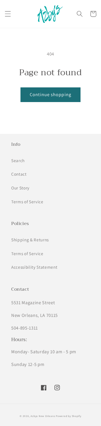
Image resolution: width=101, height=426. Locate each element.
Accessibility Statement (34, 267)
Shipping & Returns (30, 239)
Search (18, 160)
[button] (7, 14)
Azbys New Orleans (43, 416)
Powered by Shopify (68, 416)
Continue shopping (50, 94)
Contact (19, 174)
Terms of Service (27, 201)
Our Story (20, 188)
